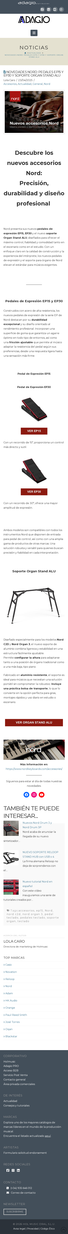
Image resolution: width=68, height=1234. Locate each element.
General (38, 83)
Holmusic (9, 1061)
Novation (11, 971)
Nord (47, 83)
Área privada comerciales (19, 1084)
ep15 (39, 910)
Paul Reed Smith (16, 1014)
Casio (8, 964)
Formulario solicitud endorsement (25, 1152)
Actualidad (24, 83)
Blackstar (11, 1036)
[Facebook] (42, 9)
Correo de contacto (22, 1192)
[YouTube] (55, 9)
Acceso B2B (10, 1070)
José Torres (12, 1022)
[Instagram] (61, 9)
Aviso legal (19, 1228)
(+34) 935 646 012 (20, 1188)
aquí (48, 1135)
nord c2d (14, 914)
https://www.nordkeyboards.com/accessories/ (34, 768)
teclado (23, 921)
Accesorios (10, 83)
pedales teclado (32, 917)
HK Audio (11, 1000)
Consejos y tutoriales (16, 1105)
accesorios (26, 910)
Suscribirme (14, 1211)
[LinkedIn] (48, 9)
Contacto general (14, 1079)
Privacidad (32, 1228)
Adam (9, 993)
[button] (34, 33)
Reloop (10, 979)
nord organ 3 (32, 914)
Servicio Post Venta (15, 1075)
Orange (10, 1007)
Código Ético (47, 1228)
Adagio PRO (11, 1066)
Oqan (8, 1029)
